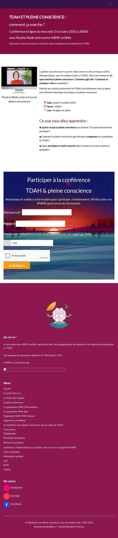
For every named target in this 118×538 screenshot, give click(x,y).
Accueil (7, 388)
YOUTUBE (15, 496)
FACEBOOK (15, 504)
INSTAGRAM (16, 487)
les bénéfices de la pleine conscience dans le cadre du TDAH (33, 425)
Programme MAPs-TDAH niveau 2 (20, 416)
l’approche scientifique (15, 420)
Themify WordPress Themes (71, 526)
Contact (7, 469)
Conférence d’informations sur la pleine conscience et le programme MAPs (40, 447)
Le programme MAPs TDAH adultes (20, 407)
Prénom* (9, 223)
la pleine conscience (14, 402)
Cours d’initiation (12, 451)
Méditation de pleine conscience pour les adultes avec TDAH (57, 522)
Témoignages (10, 433)
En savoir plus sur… (13, 393)
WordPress (50, 526)
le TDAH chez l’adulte (14, 398)
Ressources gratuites (14, 442)
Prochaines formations (14, 437)
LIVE (6, 461)
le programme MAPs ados (16, 411)
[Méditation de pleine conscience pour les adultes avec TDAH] (59, 329)
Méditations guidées (13, 456)
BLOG (6, 465)
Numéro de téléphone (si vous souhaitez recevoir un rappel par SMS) (48, 234)
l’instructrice (10, 429)
